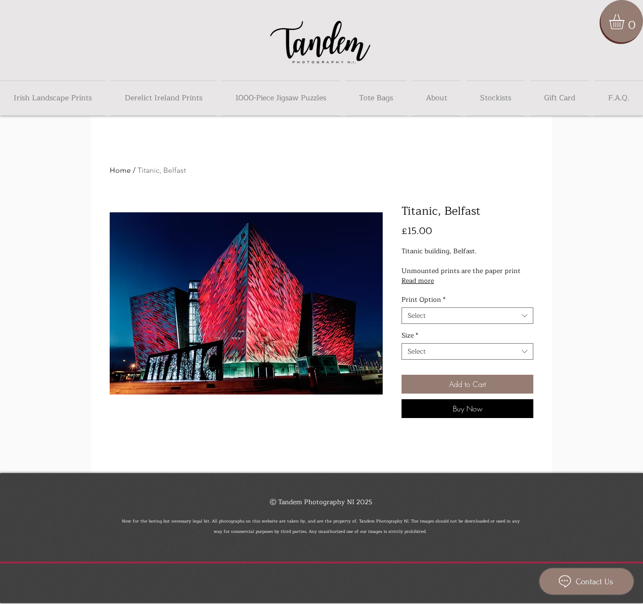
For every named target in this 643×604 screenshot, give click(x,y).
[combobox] (467, 315)
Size (410, 335)
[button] (625, 21)
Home (120, 170)
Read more (418, 281)
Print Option (423, 300)
